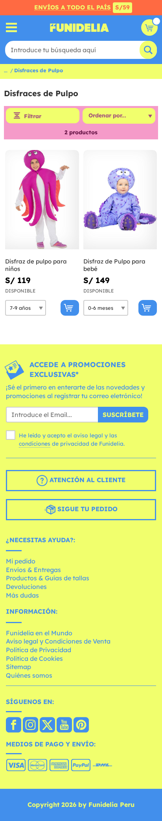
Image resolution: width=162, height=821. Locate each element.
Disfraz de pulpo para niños (36, 265)
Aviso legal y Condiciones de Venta (58, 641)
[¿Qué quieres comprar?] (11, 28)
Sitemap (18, 667)
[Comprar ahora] (70, 308)
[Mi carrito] (149, 27)
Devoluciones (26, 587)
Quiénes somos (29, 675)
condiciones (34, 443)
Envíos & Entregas (33, 570)
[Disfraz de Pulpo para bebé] (120, 200)
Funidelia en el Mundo (39, 633)
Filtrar (32, 116)
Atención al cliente (86, 480)
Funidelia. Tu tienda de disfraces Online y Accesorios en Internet (79, 27)
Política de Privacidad (38, 650)
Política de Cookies (34, 658)
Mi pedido (20, 561)
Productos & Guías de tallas (47, 578)
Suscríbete (123, 415)
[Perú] (13, 725)
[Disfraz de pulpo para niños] (42, 200)
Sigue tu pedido (86, 509)
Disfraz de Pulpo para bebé (114, 265)
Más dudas (22, 595)
